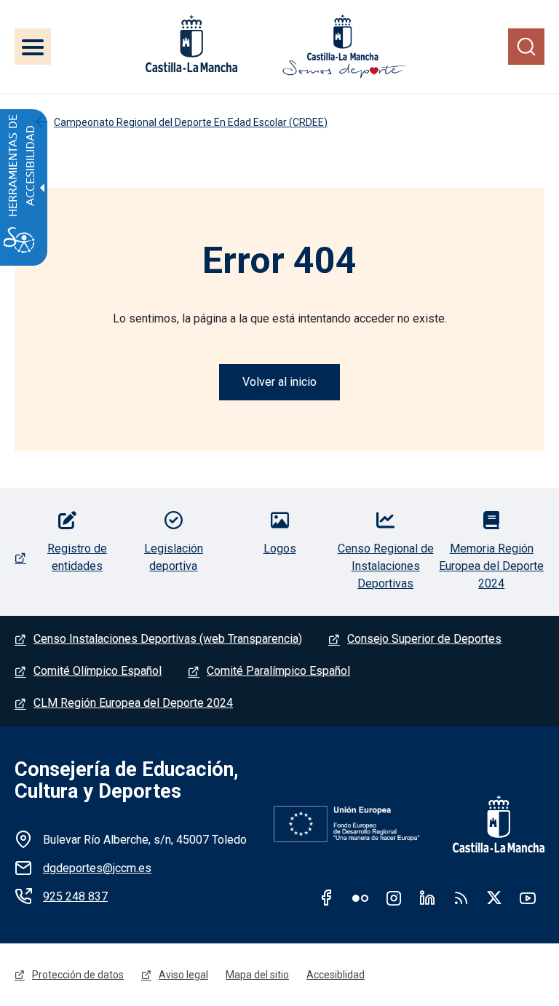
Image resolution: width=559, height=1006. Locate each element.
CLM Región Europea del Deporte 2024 (133, 703)
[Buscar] (526, 46)
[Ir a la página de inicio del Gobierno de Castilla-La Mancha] (489, 824)
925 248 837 (75, 896)
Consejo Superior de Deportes (424, 639)
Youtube (527, 898)
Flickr (360, 898)
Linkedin (427, 898)
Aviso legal (183, 975)
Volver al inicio (279, 382)
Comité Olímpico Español (97, 671)
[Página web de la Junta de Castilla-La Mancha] (191, 44)
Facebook (327, 898)
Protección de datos (78, 975)
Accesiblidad (335, 975)
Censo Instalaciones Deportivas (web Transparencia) (167, 639)
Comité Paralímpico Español (278, 671)
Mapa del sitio (257, 975)
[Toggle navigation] (33, 46)
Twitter (494, 898)
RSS (460, 898)
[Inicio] (344, 47)
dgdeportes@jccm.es (97, 868)
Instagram (394, 898)
